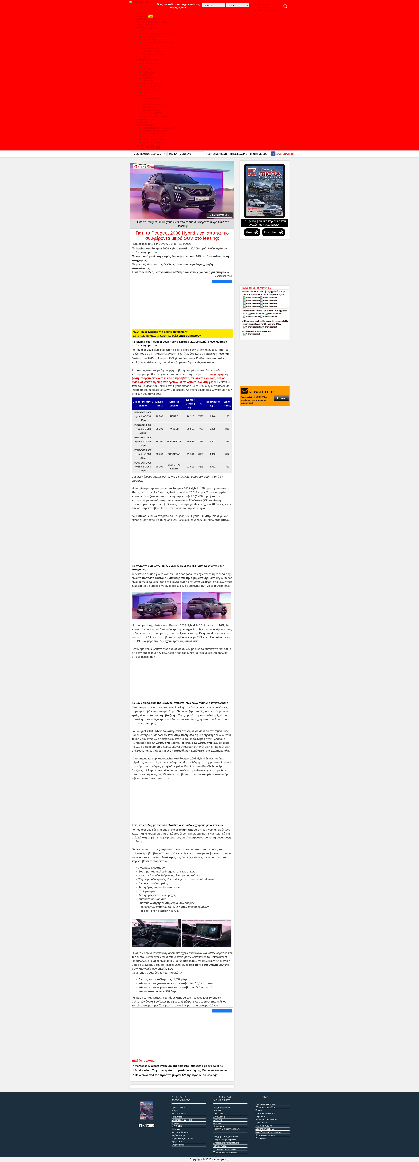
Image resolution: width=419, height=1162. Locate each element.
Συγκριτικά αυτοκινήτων (153, 36)
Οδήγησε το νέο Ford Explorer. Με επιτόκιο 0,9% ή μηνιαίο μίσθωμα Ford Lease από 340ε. (265, 322)
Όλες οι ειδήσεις (143, 57)
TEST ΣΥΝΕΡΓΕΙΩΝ (216, 154)
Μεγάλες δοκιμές (150, 39)
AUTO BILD (177, 1126)
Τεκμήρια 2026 (149, 101)
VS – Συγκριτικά (179, 1114)
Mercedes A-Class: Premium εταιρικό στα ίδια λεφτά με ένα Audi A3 (179, 1065)
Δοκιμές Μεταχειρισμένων (154, 134)
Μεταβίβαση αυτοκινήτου (154, 104)
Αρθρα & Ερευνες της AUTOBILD (157, 42)
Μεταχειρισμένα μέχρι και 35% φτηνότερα (161, 128)
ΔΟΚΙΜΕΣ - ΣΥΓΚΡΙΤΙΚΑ (146, 28)
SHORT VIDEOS (258, 154)
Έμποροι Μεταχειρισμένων (154, 142)
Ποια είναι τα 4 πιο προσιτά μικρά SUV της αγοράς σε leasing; (176, 1075)
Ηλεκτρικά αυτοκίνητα (152, 51)
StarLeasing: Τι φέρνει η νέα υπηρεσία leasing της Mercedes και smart (181, 1070)
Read (250, 232)
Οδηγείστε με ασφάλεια (153, 89)
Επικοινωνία (141, 122)
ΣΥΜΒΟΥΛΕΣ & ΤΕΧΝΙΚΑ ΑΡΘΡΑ (150, 84)
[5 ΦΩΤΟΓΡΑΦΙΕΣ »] (182, 189)
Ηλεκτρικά (176, 1129)
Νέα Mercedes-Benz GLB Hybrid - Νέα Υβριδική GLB (265, 312)
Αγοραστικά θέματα (151, 48)
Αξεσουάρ (147, 78)
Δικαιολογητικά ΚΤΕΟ (152, 113)
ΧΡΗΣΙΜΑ (140, 95)
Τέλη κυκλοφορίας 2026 (153, 98)
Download (271, 232)
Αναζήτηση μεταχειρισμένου (155, 131)
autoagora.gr (221, 1159)
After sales (147, 69)
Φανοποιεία (148, 81)
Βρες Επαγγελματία (151, 63)
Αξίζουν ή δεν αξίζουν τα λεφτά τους (151, 22)
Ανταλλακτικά (148, 72)
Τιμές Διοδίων (149, 107)
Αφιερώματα (177, 1142)
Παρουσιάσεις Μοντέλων (153, 54)
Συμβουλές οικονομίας (152, 87)
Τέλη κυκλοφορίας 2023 (265, 1113)
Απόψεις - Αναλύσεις (145, 25)
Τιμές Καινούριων (179, 1107)
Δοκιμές (146, 31)
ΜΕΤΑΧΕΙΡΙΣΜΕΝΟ (144, 125)
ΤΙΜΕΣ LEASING (238, 154)
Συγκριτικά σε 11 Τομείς (182, 1120)
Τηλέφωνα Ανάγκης (151, 110)
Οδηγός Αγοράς (220, 1146)
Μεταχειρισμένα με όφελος (224, 1149)
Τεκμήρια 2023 (261, 1116)
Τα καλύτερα (148, 45)
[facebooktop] (272, 154)
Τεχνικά (146, 92)
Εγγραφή (281, 398)
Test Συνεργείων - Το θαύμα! (148, 19)
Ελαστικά (147, 66)
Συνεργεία (147, 75)
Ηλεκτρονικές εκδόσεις (146, 119)
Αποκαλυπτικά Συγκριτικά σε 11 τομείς (159, 34)
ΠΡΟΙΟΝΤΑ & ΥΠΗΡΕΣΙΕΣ (147, 60)
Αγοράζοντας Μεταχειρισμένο (155, 137)
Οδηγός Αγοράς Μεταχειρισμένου (157, 140)
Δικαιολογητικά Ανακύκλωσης (155, 116)
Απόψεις (175, 1123)
